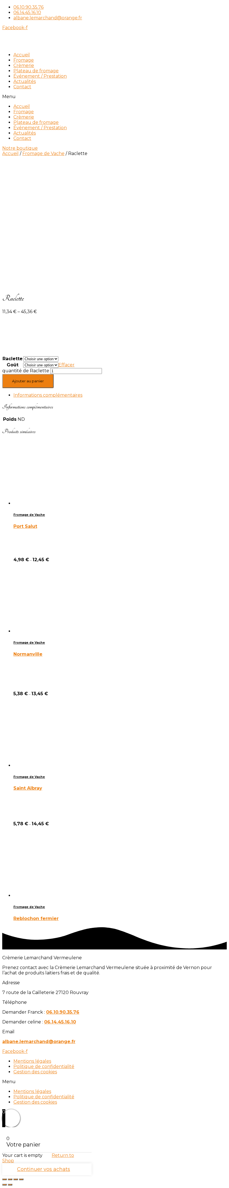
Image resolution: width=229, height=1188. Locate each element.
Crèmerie (23, 65)
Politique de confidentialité (43, 1066)
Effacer (66, 365)
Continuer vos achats (43, 1169)
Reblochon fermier (36, 918)
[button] (114, 96)
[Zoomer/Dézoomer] (21, 1179)
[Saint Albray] (45, 765)
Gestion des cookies (35, 1071)
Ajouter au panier (28, 381)
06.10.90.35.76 (62, 1012)
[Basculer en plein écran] (15, 1179)
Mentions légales (32, 1061)
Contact (22, 86)
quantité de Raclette (25, 370)
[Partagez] (10, 1179)
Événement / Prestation (40, 76)
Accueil (21, 54)
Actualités (24, 81)
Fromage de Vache (43, 153)
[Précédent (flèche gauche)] (4, 1184)
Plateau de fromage (36, 70)
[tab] (120, 395)
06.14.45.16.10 (60, 1022)
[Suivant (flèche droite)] (10, 1184)
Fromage (23, 60)
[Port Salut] (45, 503)
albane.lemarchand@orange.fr (38, 1041)
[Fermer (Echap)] (4, 1179)
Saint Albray (27, 788)
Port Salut (25, 526)
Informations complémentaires (47, 395)
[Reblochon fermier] (45, 895)
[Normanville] (45, 631)
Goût (12, 365)
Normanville (27, 654)
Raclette (13, 358)
